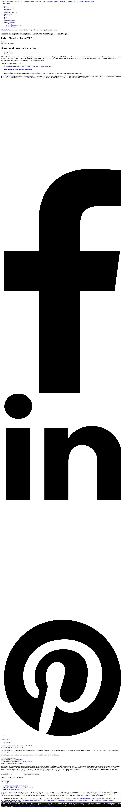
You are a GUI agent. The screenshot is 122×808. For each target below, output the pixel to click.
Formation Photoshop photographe (48, 1)
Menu (2, 42)
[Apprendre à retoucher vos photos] (12, 747)
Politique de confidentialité (46, 806)
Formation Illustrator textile (86, 1)
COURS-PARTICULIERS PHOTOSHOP (11, 759)
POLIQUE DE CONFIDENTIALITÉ (62, 800)
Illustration (7, 16)
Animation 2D (8, 14)
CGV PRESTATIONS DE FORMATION (86, 800)
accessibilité (89, 792)
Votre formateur (8, 8)
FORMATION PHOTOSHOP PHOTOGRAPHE (18, 787)
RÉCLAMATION (15, 801)
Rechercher (4, 774)
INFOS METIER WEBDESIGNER (14, 789)
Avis (5, 6)
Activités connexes (9, 22)
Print (5, 19)
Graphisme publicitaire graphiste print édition (18, 69)
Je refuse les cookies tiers (32, 806)
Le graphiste (7, 9)
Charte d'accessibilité (10, 20)
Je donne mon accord (19, 806)
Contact (6, 11)
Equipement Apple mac (14, 25)
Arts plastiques (12, 27)
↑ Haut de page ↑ (5, 781)
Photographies (12, 24)
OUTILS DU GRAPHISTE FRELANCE (16, 786)
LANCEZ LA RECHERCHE (32, 774)
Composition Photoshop (11, 12)
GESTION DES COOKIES (42, 800)
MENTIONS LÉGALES (25, 800)
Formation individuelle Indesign (69, 1)
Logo (5, 17)
